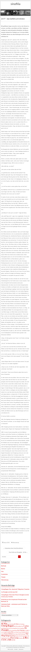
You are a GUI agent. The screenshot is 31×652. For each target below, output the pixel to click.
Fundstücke (4, 574)
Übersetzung (16, 542)
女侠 (4, 640)
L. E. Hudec (27, 630)
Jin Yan (10, 630)
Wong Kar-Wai (18, 635)
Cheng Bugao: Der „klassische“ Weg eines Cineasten (15, 589)
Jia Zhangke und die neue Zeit (9, 592)
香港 (14, 639)
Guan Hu (8, 628)
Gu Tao (11, 628)
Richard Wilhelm (8, 634)
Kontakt (16, 649)
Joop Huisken (14, 630)
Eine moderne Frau (19, 626)
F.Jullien (26, 626)
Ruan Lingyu (15, 634)
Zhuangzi (20, 638)
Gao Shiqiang (3, 628)
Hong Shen (15, 628)
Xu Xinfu (25, 635)
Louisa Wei (10, 632)
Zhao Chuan (7, 638)
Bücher (3, 568)
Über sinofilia (10, 649)
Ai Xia (4, 623)
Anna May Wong (10, 624)
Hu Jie (18, 628)
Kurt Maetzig (20, 630)
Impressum (21, 649)
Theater (3, 577)
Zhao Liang (14, 638)
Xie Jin (22, 635)
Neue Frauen (18, 632)
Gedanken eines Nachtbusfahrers (13, 548)
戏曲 (9, 640)
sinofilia (15, 4)
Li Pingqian (5, 632)
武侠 (12, 639)
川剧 (7, 639)
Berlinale (3, 566)
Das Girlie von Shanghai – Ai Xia (18, 552)
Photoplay (23, 632)
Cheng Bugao (7, 625)
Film (2, 571)
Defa (15, 626)
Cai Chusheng (21, 624)
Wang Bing (12, 636)
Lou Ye (14, 632)
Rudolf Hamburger (21, 634)
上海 (24, 637)
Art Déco (16, 624)
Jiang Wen (22, 628)
